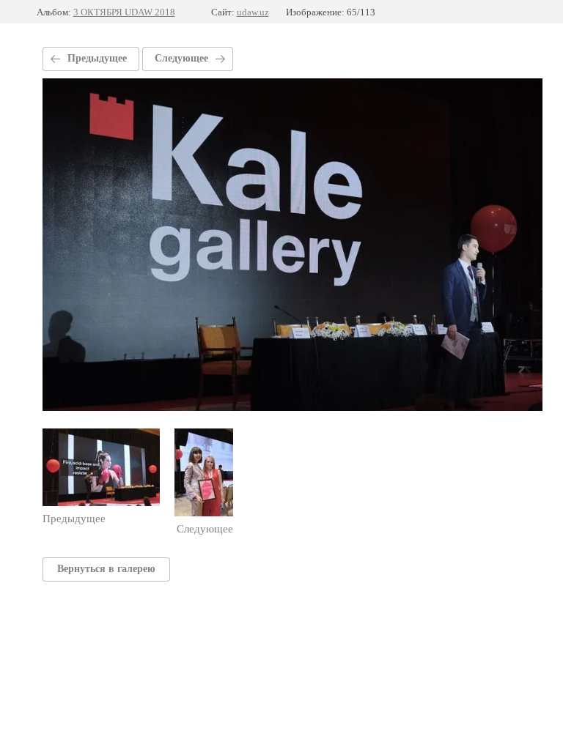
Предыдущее (97, 58)
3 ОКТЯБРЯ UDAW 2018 (124, 12)
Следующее (181, 58)
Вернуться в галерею (106, 568)
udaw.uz (253, 12)
